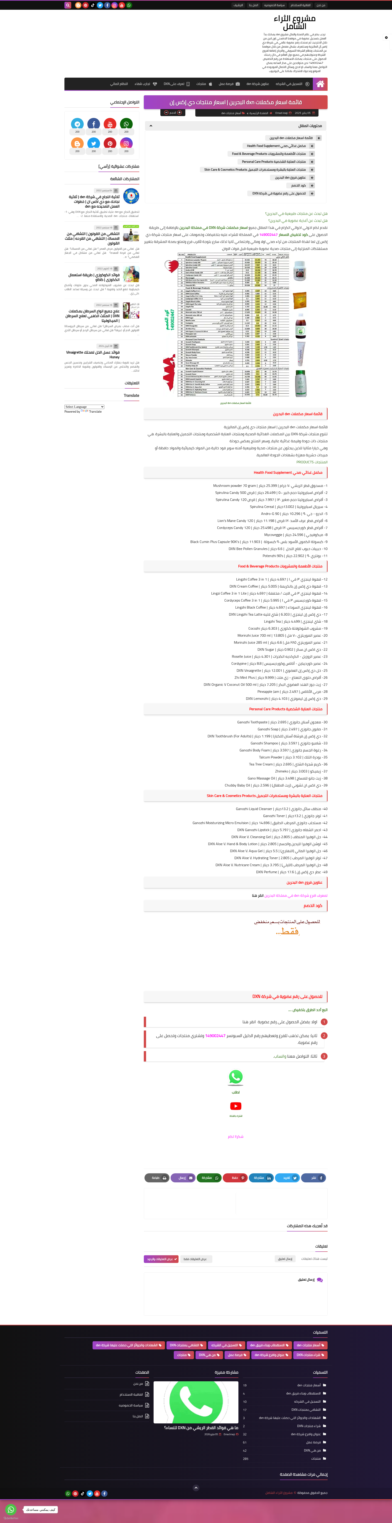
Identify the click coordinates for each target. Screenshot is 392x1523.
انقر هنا (257, 895)
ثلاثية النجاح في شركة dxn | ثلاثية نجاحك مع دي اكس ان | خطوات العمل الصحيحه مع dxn (94, 201)
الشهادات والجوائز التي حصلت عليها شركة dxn (127, 1345)
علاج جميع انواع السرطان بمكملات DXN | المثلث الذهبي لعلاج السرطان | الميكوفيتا (93, 316)
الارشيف (238, 5)
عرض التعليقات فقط (195, 1259)
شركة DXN (299, 433)
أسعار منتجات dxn (231, 113)
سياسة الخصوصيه (274, 5)
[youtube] (122, 5)
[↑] (196, 1488)
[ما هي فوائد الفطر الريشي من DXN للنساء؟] (196, 1402)
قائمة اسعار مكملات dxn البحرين (291, 138)
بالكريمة (287, 586)
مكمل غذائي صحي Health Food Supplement (276, 146)
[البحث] (67, 5)
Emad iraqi (229, 1434)
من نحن (321, 5)
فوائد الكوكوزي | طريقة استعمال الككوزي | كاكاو (94, 277)
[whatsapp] (129, 5)
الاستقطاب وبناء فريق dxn (267, 1345)
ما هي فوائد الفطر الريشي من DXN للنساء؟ (201, 1427)
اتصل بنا (253, 5)
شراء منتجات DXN (308, 1355)
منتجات (201, 84)
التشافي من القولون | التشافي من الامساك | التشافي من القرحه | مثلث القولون (92, 238)
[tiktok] (93, 5)
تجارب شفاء (143, 84)
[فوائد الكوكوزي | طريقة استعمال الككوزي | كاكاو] (131, 274)
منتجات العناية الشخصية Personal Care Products (274, 162)
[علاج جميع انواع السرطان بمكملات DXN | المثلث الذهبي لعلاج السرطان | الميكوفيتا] (131, 310)
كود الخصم (298, 185)
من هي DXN (207, 1355)
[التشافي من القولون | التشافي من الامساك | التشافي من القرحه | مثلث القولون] (131, 233)
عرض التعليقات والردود (160, 1259)
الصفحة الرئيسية (259, 113)
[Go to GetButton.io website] (11, 1518)
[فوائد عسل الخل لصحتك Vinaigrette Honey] (131, 351)
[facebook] (107, 5)
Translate (95, 411)
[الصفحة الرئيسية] (320, 84)
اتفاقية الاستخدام (301, 5)
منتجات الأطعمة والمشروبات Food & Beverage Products (269, 154)
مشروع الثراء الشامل (295, 22)
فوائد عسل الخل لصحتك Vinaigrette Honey (93, 354)
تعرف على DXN (174, 84)
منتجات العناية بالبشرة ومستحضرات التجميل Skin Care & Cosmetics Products (255, 169)
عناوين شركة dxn (258, 84)
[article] (192, 1203)
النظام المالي (119, 84)
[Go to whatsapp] (11, 1509)
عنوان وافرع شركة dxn (269, 1355)
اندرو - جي (315, 513)
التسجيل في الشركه (289, 84)
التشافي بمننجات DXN (184, 1345)
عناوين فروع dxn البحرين (290, 177)
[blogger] (78, 5)
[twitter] (100, 5)
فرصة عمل (226, 84)
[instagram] (114, 5)
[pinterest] (85, 5)
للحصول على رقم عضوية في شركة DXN (279, 193)
